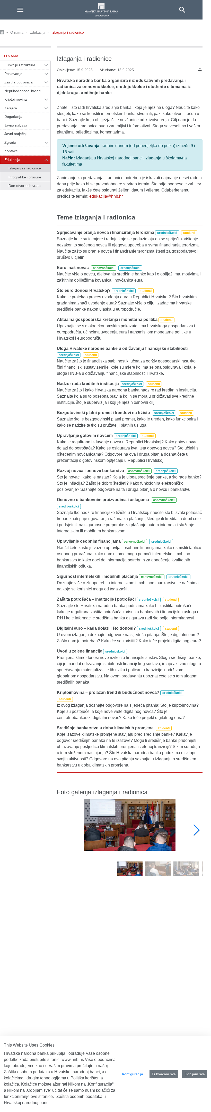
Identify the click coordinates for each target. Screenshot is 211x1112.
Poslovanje (13, 74)
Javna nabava (15, 125)
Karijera (10, 108)
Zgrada (10, 142)
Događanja (13, 116)
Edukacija (37, 32)
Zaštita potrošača (18, 82)
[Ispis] (200, 70)
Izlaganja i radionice (67, 32)
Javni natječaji (15, 134)
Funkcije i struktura (19, 65)
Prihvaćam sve (164, 1074)
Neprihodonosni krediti (22, 91)
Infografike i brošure (24, 177)
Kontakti (11, 151)
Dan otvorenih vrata (24, 186)
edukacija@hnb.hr (106, 196)
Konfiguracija (132, 1074)
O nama (16, 32)
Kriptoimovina (15, 99)
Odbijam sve (194, 1074)
